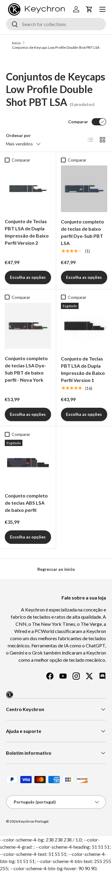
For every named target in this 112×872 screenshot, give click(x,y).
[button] (89, 9)
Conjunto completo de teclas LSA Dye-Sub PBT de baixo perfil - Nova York (26, 369)
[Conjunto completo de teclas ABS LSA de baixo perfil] (28, 463)
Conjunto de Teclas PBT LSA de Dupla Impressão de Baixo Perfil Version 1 (83, 369)
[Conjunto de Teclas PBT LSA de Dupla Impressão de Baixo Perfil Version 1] (84, 326)
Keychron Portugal (33, 821)
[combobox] (56, 24)
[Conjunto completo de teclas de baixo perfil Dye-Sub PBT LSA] (84, 188)
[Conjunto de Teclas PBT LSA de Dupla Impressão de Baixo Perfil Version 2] (28, 188)
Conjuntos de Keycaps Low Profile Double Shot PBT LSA (55, 47)
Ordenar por (18, 135)
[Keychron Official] (9, 694)
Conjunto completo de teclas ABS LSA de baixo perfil (26, 503)
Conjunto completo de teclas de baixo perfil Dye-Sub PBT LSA (82, 232)
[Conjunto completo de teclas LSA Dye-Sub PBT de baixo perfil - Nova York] (28, 326)
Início (16, 43)
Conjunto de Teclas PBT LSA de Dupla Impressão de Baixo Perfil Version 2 (27, 232)
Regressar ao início (56, 569)
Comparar (78, 121)
